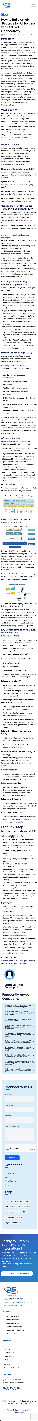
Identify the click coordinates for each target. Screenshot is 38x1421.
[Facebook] (14, 1388)
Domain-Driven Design (13, 266)
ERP (18, 451)
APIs (5, 906)
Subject (8, 1116)
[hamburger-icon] (33, 5)
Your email (9, 1105)
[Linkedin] (4, 1388)
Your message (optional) (15, 1126)
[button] (19, 1420)
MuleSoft (4, 148)
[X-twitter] (7, 1388)
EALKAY (26, 1403)
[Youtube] (18, 1388)
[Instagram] (11, 1388)
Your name (9, 1095)
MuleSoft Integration (9, 172)
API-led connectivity (28, 263)
